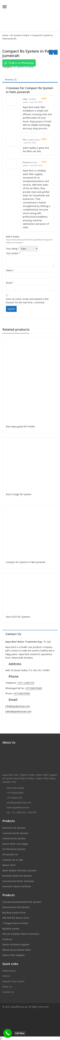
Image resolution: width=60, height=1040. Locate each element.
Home (5, 35)
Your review (13, 253)
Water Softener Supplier (16, 944)
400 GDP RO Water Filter (15, 917)
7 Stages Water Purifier (15, 923)
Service (6, 975)
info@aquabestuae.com (17, 706)
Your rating (12, 248)
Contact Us (8, 991)
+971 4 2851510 (25, 682)
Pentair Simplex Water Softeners (20, 933)
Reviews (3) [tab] (11, 79)
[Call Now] (7, 1033)
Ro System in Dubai (20, 35)
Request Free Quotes (13, 981)
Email (9, 282)
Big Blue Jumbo (10, 928)
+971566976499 (33, 688)
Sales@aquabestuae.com (18, 711)
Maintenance (9, 970)
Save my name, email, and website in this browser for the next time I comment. (27, 300)
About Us (7, 986)
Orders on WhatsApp (21, 63)
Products (7, 939)
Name (10, 270)
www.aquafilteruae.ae (18, 807)
